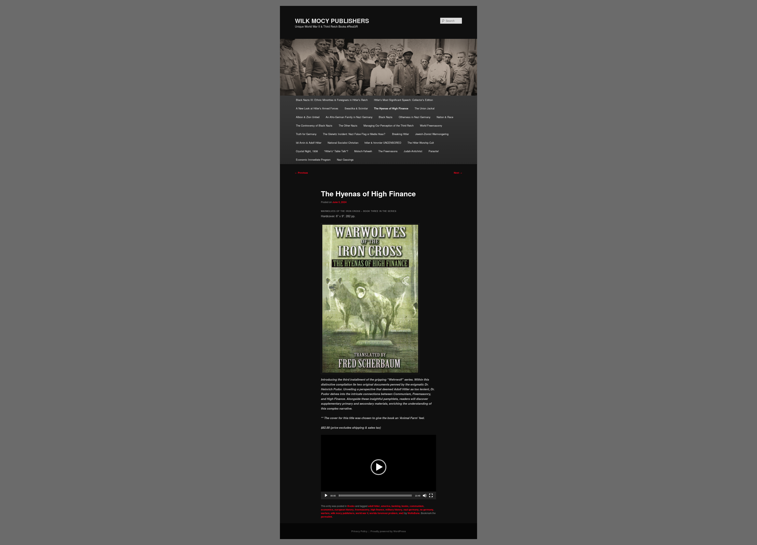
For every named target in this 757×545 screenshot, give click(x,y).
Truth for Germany (306, 134)
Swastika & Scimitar (356, 108)
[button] (378, 467)
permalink (326, 516)
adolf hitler (374, 506)
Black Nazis (385, 117)
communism (417, 506)
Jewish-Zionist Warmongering (431, 134)
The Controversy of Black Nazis (314, 125)
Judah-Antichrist (413, 151)
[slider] (375, 496)
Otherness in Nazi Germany (415, 117)
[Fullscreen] (431, 495)
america (385, 506)
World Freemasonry (431, 125)
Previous (301, 172)
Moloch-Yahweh (363, 151)
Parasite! (434, 151)
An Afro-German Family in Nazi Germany (349, 117)
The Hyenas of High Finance (391, 108)
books (405, 506)
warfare (325, 513)
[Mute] (425, 495)
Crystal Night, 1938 (307, 151)
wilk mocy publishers (342, 513)
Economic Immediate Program (313, 159)
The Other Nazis (348, 125)
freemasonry (362, 509)
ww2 (401, 513)
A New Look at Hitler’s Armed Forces (317, 108)
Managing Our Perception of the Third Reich (389, 125)
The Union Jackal (424, 108)
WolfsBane (413, 513)
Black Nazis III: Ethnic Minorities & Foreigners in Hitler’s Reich (332, 100)
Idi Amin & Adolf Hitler (308, 142)
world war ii (362, 513)
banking (396, 506)
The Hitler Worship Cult (420, 142)
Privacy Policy (359, 531)
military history (393, 509)
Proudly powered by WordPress (388, 531)
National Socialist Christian (343, 142)
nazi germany (411, 509)
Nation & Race (445, 117)
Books (351, 506)
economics (327, 509)
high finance (377, 509)
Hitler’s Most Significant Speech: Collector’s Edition (403, 100)
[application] (378, 467)
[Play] (326, 495)
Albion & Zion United (307, 117)
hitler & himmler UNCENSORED (383, 142)
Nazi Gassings (345, 159)
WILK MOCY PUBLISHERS (332, 20)
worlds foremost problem (383, 513)
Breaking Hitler (400, 134)
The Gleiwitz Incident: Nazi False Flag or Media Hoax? (354, 134)
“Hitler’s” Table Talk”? (336, 151)
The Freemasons (388, 151)
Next (458, 172)
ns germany (426, 509)
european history (344, 509)
